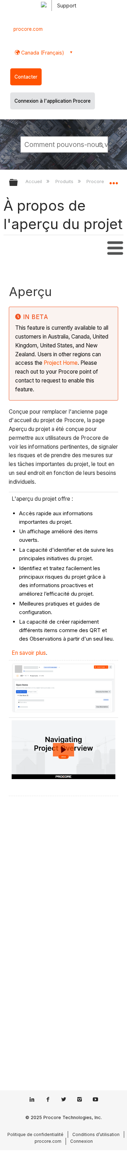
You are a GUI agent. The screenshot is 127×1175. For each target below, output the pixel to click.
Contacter (25, 77)
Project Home (61, 362)
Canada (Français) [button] (42, 53)
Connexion (81, 1141)
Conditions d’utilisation (96, 1134)
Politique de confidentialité (35, 1134)
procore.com (28, 29)
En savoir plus (29, 652)
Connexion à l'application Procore (52, 101)
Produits (64, 181)
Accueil (34, 181)
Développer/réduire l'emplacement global (113, 180)
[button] (101, 144)
